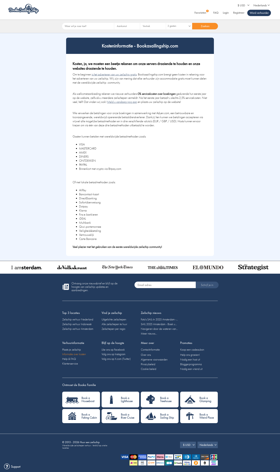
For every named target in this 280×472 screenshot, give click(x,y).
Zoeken (205, 26)
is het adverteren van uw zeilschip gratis (114, 74)
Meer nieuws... (149, 333)
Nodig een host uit (190, 359)
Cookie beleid (148, 369)
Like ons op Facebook (113, 349)
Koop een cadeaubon (192, 349)
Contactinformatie (150, 349)
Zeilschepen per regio (113, 329)
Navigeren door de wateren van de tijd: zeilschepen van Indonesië (160, 329)
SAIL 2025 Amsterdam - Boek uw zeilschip (160, 324)
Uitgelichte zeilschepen (114, 319)
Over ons (146, 355)
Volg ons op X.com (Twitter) (116, 359)
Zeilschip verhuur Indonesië (77, 324)
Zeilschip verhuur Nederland (77, 319)
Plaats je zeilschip (71, 349)
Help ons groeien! (190, 355)
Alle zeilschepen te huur (114, 324)
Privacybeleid (148, 364)
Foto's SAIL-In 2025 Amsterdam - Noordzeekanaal (160, 319)
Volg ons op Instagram (113, 354)
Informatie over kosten (74, 354)
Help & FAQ (69, 359)
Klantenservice (70, 363)
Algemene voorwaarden (154, 359)
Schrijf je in (207, 285)
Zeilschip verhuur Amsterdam (77, 329)
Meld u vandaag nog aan (122, 102)
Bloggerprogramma (191, 364)
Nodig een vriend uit (191, 369)
